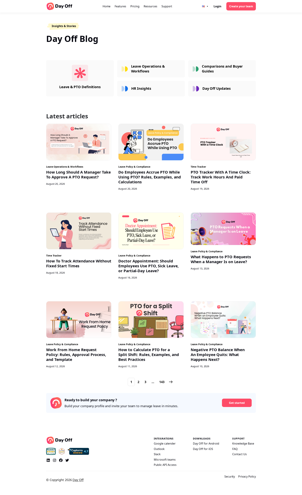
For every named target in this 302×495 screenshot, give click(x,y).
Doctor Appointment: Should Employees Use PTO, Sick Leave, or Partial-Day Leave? (148, 265)
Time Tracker (198, 166)
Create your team (241, 6)
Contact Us (239, 454)
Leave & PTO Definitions (80, 87)
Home (107, 6)
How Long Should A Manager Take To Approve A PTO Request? (78, 174)
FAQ (235, 449)
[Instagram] (54, 460)
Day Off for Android (206, 443)
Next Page (170, 382)
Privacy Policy (247, 476)
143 (161, 382)
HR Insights (141, 88)
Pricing (134, 6)
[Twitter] (67, 460)
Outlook (159, 449)
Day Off (78, 480)
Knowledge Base (243, 443)
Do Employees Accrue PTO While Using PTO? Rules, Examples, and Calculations (149, 177)
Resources (150, 6)
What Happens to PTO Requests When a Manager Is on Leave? (221, 259)
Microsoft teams (165, 459)
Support (166, 6)
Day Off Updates (216, 88)
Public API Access (165, 465)
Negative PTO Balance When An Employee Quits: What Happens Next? (218, 354)
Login (217, 6)
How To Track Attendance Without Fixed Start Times (78, 263)
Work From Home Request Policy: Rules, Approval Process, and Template (76, 354)
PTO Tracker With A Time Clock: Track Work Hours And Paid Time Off (221, 177)
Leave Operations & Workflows (148, 69)
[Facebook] (61, 460)
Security (229, 476)
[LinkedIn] (48, 460)
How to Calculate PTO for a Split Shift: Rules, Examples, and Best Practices (148, 354)
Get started (237, 403)
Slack (157, 454)
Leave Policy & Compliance (134, 166)
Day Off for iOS (203, 449)
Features (120, 6)
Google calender (165, 443)
